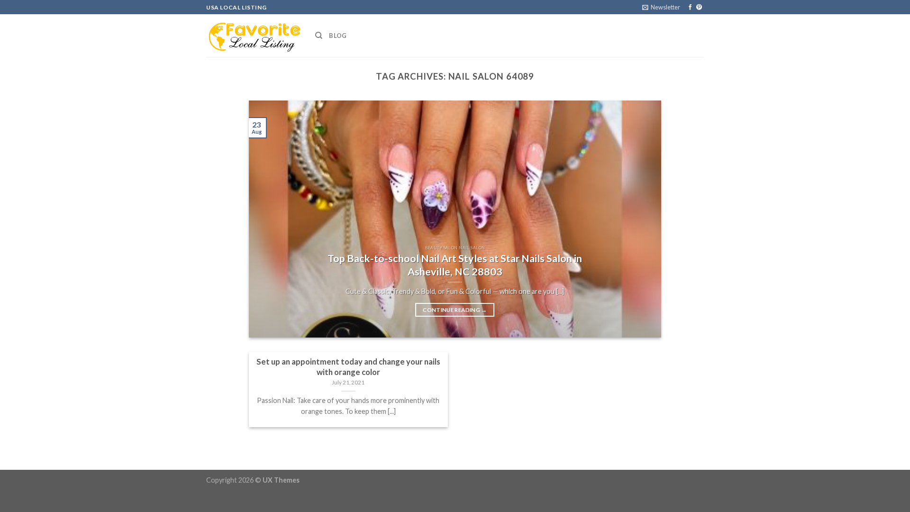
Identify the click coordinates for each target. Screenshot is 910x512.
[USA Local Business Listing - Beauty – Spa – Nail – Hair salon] (253, 35)
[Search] (318, 36)
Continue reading (455, 310)
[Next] (640, 219)
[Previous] (269, 219)
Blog (337, 35)
